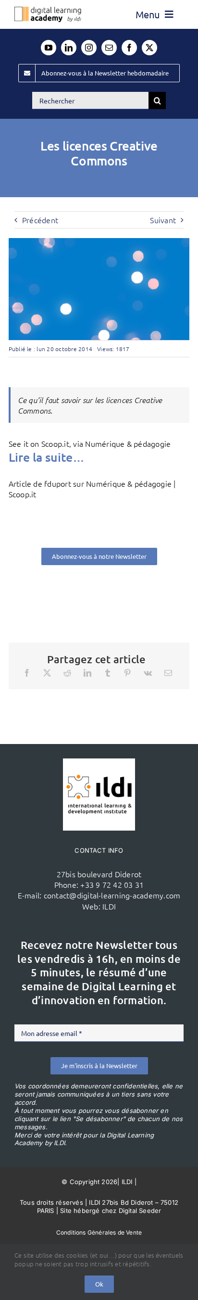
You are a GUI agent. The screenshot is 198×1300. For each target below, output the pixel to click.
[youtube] (48, 47)
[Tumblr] (107, 673)
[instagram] (89, 47)
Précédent (40, 220)
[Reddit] (67, 673)
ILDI (109, 906)
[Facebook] (27, 673)
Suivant (163, 220)
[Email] (168, 673)
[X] (47, 673)
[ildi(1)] (99, 762)
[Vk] (148, 673)
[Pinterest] (127, 673)
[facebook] (129, 47)
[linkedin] (68, 47)
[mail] (109, 47)
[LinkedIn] (87, 673)
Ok (99, 1284)
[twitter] (149, 47)
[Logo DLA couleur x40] (47, 10)
